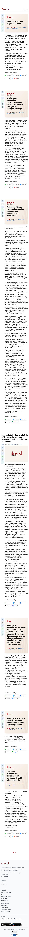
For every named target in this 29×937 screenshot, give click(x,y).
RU (17, 934)
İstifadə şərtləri (4, 905)
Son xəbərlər (3, 882)
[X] (8, 919)
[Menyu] (26, 9)
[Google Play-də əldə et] (17, 924)
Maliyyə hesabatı (4, 900)
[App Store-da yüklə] (6, 924)
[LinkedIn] (17, 919)
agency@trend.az (4, 876)
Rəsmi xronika (4, 884)
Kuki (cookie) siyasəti (5, 911)
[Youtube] (11, 919)
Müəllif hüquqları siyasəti (6, 909)
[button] (2, 15)
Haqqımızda (3, 890)
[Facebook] (5, 919)
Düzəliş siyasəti (4, 898)
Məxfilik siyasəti (4, 907)
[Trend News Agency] (5, 863)
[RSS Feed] (20, 919)
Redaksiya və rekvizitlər (6, 892)
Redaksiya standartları (6, 896)
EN (12, 934)
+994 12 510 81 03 (4, 874)
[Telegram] (14, 919)
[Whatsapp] (2, 919)
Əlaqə (2, 894)
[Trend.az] (5, 9)
